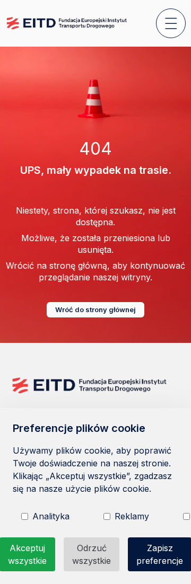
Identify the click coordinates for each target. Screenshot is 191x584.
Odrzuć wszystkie (91, 554)
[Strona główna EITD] (67, 23)
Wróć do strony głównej (95, 309)
